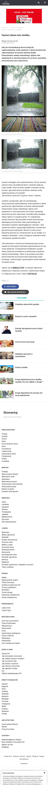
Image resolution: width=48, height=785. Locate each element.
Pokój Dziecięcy (8, 582)
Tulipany (5, 691)
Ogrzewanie (6, 628)
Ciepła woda (6, 451)
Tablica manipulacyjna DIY (12, 673)
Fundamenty (6, 456)
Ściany (4, 459)
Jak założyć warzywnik (11, 666)
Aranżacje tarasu (8, 550)
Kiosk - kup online (24, 12)
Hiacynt (4, 684)
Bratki (4, 706)
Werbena (5, 711)
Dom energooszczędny (11, 643)
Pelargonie (6, 704)
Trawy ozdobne (8, 567)
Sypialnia (5, 507)
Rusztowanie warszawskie (12, 484)
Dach (4, 446)
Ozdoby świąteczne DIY (11, 585)
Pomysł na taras (8, 729)
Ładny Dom (6, 608)
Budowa (5, 28)
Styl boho (5, 519)
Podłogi (5, 472)
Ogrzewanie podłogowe (11, 633)
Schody (4, 436)
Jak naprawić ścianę (9, 668)
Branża (4, 727)
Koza (4, 631)
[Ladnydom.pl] (6, 3)
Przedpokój (6, 512)
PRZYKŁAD (32, 274)
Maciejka (5, 699)
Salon (4, 502)
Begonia (5, 686)
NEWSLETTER (18, 268)
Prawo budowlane (9, 623)
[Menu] (45, 3)
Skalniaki (5, 537)
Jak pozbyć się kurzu (10, 664)
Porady (4, 434)
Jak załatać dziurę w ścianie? (13, 659)
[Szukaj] (38, 3)
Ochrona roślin (7, 542)
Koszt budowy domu (10, 444)
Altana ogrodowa (8, 535)
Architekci (5, 590)
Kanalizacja (6, 641)
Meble (4, 578)
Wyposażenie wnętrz (10, 580)
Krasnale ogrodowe (9, 557)
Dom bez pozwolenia (10, 621)
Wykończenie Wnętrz (10, 474)
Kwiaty (4, 714)
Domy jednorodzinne (10, 724)
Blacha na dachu (8, 489)
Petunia (5, 709)
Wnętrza (35, 756)
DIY (3, 671)
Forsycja (5, 701)
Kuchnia (5, 509)
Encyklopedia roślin (9, 555)
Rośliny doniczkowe (9, 540)
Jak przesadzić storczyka (12, 656)
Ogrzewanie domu (9, 454)
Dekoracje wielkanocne (11, 595)
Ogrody (28, 756)
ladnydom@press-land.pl (11, 740)
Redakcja (5, 747)
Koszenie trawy (8, 547)
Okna (4, 441)
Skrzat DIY (6, 654)
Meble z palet (7, 545)
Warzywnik (6, 552)
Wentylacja (6, 638)
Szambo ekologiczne (10, 491)
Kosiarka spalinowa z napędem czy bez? (17, 565)
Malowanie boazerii (9, 482)
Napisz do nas (7, 745)
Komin (4, 439)
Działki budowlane (16, 28)
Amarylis (5, 696)
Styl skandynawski (9, 522)
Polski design (7, 592)
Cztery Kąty (6, 610)
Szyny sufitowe (8, 636)
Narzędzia (6, 479)
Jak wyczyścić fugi (9, 661)
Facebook (24, 763)
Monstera (5, 532)
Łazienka (5, 504)
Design (41, 756)
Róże (4, 689)
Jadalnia (5, 514)
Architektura (24, 759)
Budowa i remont (19, 756)
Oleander (5, 694)
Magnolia (5, 562)
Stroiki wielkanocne (9, 597)
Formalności (6, 449)
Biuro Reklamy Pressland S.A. (13, 742)
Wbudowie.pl (7, 626)
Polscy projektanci (9, 587)
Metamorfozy (7, 517)
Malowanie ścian (8, 477)
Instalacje (5, 461)
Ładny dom (8, 756)
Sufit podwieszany (9, 486)
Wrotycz (5, 560)
